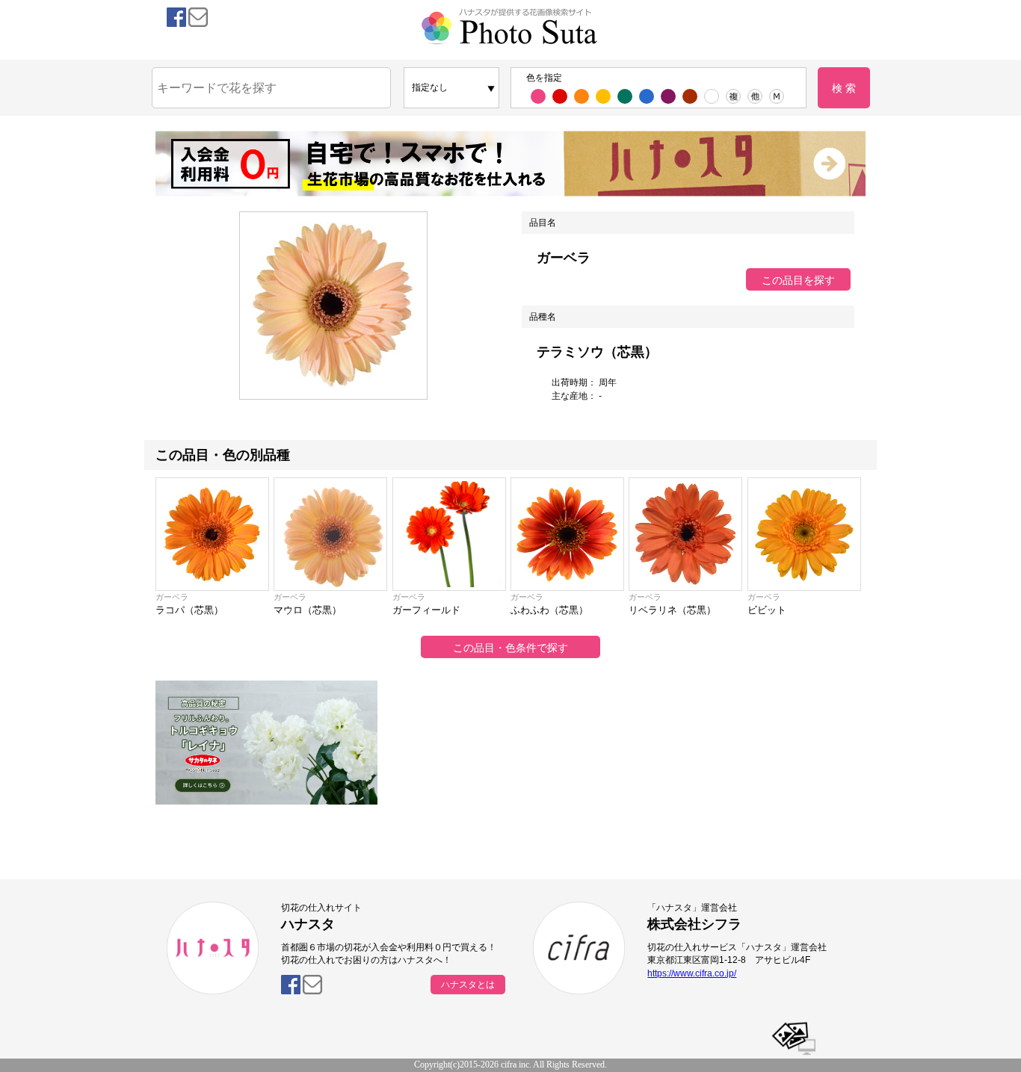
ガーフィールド (426, 610)
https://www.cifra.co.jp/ (691, 973)
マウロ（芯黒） (308, 610)
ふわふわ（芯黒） (549, 610)
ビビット (766, 610)
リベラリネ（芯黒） (672, 610)
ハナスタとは (468, 984)
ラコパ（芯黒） (189, 610)
